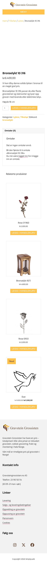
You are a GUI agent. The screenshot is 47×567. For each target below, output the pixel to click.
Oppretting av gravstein (14, 509)
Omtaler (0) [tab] (10, 130)
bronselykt (8, 120)
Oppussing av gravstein (14, 513)
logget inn (23, 156)
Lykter (20, 21)
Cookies (6, 522)
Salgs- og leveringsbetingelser (17, 505)
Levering (7, 500)
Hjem (5, 21)
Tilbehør (12, 21)
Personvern (8, 518)
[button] (15, 545)
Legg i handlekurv (24, 108)
